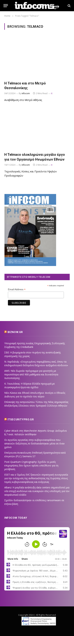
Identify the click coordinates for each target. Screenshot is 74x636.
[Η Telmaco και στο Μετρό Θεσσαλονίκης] (37, 57)
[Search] (69, 6)
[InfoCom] (37, 5)
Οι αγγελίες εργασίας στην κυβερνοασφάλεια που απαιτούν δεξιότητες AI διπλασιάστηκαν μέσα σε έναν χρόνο (34, 443)
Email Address (16, 289)
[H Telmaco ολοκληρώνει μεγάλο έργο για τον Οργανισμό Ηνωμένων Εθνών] (37, 129)
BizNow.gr (15, 332)
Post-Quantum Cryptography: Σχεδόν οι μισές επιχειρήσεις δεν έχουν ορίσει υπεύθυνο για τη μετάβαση (31, 465)
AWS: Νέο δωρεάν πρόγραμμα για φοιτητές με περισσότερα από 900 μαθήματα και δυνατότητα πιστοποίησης (31, 374)
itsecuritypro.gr (21, 419)
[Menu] (5, 6)
